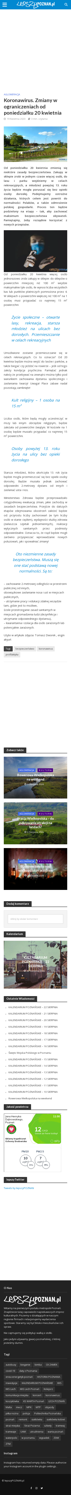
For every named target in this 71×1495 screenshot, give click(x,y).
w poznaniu (28, 1437)
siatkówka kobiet (56, 1419)
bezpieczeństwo (25, 648)
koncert (37, 1395)
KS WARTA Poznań (33, 1401)
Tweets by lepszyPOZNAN (19, 1188)
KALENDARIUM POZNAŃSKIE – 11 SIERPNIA (33, 1085)
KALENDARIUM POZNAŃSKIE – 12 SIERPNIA (33, 1079)
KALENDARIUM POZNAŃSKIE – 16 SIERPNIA (33, 1046)
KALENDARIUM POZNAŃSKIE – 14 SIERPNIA (33, 1065)
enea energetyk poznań (19, 1376)
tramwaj (60, 1425)
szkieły (47, 1425)
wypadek (44, 1437)
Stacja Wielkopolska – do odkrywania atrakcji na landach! (35, 823)
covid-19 (10, 1370)
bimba (38, 1364)
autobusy (11, 1364)
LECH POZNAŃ (56, 1401)
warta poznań (55, 1431)
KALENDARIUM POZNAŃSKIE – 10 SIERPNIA (33, 1091)
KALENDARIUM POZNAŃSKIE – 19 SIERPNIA (33, 1026)
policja (26, 1413)
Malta (9, 1407)
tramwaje (11, 1431)
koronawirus (46, 648)
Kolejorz (48, 1389)
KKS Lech (11, 1389)
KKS (59, 1383)
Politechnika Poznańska (47, 1413)
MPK (29, 1407)
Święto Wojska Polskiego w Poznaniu (30, 1052)
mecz (19, 1407)
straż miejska (13, 1425)
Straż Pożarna (32, 1425)
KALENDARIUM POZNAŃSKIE (37, 1383)
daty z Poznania (28, 1370)
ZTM (8, 1443)
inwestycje (11, 1383)
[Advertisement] (35, 48)
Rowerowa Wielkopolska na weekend (35, 777)
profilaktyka (12, 654)
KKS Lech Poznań (29, 1389)
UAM (23, 1431)
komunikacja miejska (17, 1395)
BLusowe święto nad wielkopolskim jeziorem (35, 868)
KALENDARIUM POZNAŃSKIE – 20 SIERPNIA (33, 1020)
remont (23, 1419)
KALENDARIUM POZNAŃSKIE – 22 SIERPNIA (35, 962)
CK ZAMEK (51, 1364)
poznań (10, 1419)
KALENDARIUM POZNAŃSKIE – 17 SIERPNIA (33, 1039)
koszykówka (12, 1401)
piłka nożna (12, 1413)
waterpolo (11, 1437)
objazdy (49, 1407)
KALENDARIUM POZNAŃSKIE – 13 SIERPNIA (33, 1072)
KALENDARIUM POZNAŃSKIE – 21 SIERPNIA (33, 1013)
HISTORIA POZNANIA (48, 1376)
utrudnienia (36, 1431)
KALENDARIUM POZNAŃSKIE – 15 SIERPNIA (33, 1059)
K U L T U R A (45, 770)
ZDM (56, 1437)
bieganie (25, 1364)
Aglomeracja (12, 94)
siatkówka (36, 1419)
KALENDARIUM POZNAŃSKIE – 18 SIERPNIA (33, 1033)
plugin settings (48, 1466)
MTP (38, 1407)
